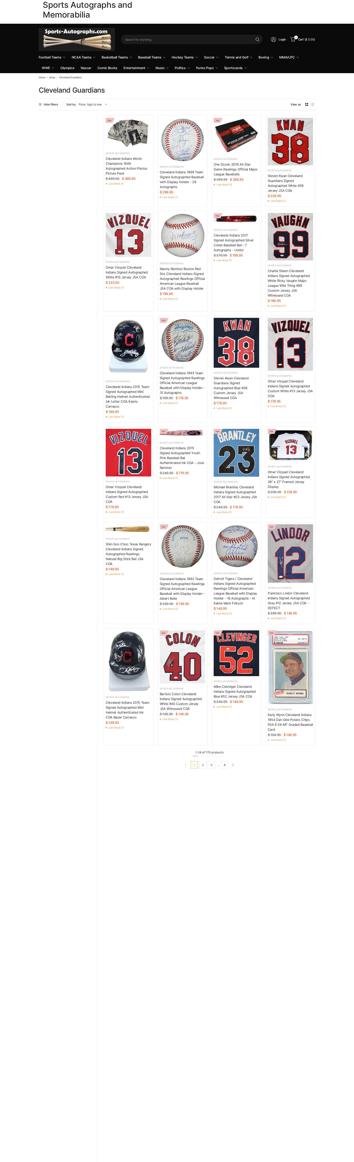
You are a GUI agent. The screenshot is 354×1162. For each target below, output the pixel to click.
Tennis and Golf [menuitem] (236, 57)
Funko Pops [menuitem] (205, 68)
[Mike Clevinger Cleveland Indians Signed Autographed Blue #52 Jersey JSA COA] (236, 653)
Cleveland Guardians (70, 77)
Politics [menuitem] (180, 68)
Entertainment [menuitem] (134, 68)
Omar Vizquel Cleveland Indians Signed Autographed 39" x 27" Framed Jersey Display (289, 479)
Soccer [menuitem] (209, 57)
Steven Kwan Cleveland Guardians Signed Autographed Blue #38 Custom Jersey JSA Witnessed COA (231, 388)
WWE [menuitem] (46, 68)
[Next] (233, 765)
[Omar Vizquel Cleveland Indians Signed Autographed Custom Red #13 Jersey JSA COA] (128, 452)
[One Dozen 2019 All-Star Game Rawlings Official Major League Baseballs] (236, 136)
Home (42, 77)
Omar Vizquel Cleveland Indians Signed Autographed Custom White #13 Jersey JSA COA (290, 388)
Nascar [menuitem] (86, 68)
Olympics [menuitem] (67, 68)
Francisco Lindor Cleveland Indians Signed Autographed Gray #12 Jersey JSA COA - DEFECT (289, 600)
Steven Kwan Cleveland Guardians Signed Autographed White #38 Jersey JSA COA (286, 183)
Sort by (71, 104)
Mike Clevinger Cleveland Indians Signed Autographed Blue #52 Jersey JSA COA (235, 691)
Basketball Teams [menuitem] (115, 57)
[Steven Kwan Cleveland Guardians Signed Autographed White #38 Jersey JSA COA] (290, 141)
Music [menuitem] (160, 68)
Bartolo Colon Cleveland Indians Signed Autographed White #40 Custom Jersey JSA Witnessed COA (181, 701)
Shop (52, 77)
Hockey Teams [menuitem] (183, 57)
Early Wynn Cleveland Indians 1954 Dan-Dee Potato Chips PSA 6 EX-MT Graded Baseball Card (290, 722)
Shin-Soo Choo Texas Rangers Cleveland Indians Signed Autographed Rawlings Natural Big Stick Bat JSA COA (128, 554)
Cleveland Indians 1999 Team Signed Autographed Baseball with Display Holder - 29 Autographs (182, 179)
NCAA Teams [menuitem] (82, 57)
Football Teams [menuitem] (50, 57)
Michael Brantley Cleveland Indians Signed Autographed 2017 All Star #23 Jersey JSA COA (235, 494)
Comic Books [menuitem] (107, 68)
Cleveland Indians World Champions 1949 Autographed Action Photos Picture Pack (126, 166)
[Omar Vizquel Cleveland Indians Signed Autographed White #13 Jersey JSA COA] (128, 235)
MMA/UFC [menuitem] (287, 57)
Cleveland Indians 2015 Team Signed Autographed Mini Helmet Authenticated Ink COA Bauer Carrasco (127, 709)
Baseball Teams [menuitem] (149, 57)
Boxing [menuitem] (264, 57)
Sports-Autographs (118, 153)
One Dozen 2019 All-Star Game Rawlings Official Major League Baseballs (236, 169)
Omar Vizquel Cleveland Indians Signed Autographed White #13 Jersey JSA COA (127, 272)
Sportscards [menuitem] (233, 68)
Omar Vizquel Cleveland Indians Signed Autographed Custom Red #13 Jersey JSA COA (127, 494)
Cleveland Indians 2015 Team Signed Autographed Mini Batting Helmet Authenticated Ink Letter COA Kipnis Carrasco (128, 396)
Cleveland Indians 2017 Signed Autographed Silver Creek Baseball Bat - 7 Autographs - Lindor (234, 242)
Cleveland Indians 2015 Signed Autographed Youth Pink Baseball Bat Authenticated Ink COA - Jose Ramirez (182, 458)
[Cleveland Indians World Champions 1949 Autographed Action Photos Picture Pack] (128, 133)
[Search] (257, 39)
